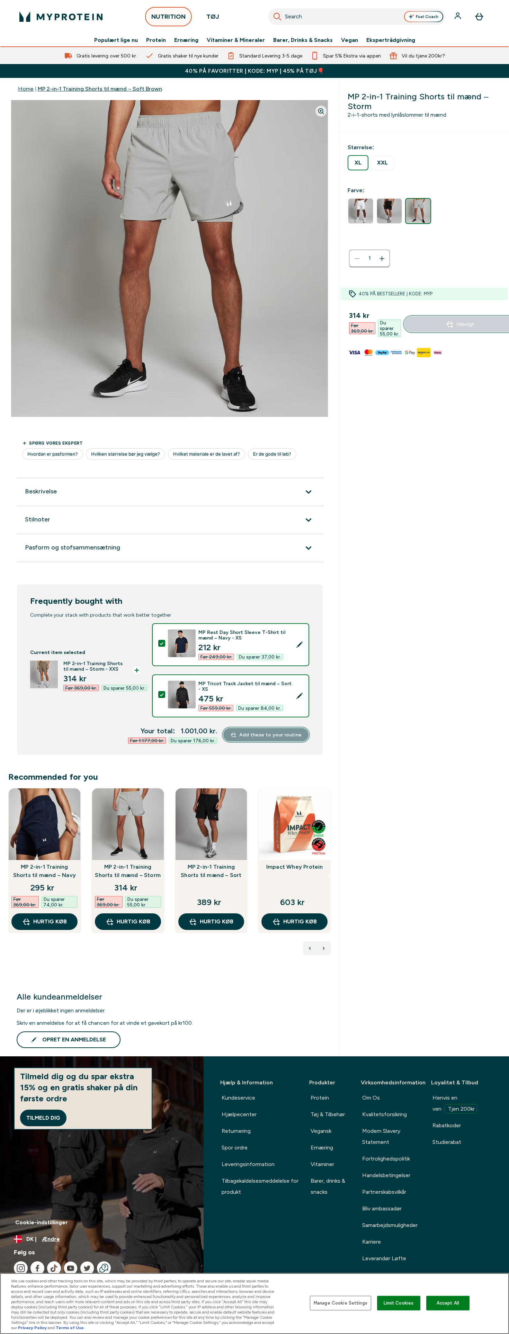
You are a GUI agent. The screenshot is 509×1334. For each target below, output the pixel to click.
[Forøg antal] (382, 258)
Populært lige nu (116, 40)
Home (26, 89)
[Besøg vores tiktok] (54, 1268)
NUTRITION (168, 16)
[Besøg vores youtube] (71, 1268)
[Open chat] (104, 1268)
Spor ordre (235, 1148)
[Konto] (458, 16)
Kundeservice (238, 1098)
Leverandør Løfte (384, 1258)
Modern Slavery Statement (381, 1136)
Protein (156, 40)
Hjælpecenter (239, 1114)
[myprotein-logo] (60, 16)
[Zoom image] (321, 111)
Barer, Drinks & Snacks (303, 40)
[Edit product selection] (299, 644)
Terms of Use (70, 1327)
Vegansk (321, 1131)
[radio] (358, 162)
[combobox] (356, 16)
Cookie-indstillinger (41, 1222)
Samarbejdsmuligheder (390, 1225)
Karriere (371, 1242)
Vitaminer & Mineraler (236, 40)
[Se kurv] (479, 16)
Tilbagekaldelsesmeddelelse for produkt (260, 1186)
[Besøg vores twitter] (87, 1268)
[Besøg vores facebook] (37, 1268)
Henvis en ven (453, 1103)
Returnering (236, 1131)
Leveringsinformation (248, 1164)
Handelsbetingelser (386, 1175)
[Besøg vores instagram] (21, 1268)
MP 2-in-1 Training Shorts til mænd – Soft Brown (100, 89)
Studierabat (446, 1142)
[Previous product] (310, 948)
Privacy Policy (32, 1327)
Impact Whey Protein (294, 867)
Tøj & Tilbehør (328, 1114)
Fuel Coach (427, 16)
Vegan (349, 40)
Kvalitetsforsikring (384, 1114)
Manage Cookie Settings (340, 1303)
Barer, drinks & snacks (328, 1186)
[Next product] (324, 948)
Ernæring (186, 40)
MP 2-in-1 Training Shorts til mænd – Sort (211, 871)
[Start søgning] (277, 16)
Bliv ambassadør (382, 1208)
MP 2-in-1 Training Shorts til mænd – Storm (128, 871)
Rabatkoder (446, 1125)
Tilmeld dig (43, 1118)
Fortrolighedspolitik (386, 1159)
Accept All (448, 1303)
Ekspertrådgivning (390, 40)
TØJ (212, 16)
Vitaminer (322, 1164)
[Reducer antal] (357, 258)
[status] (369, 258)
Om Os (371, 1098)
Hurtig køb (50, 921)
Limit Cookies (398, 1303)
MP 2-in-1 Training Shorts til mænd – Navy (44, 871)
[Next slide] (329, 875)
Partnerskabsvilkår (384, 1192)
